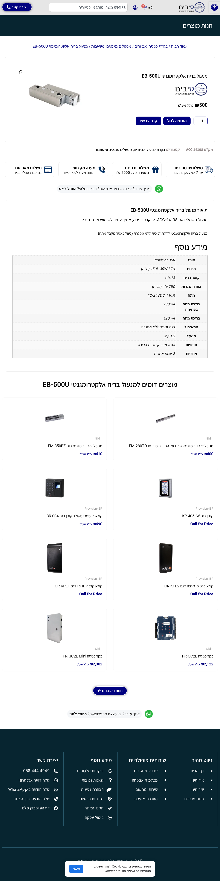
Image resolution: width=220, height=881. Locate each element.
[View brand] (191, 94)
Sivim (209, 438)
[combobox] (88, 7)
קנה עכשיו (148, 121)
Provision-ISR (204, 508)
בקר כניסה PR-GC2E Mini (82, 656)
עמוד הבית (179, 46)
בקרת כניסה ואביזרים (151, 46)
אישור (76, 868)
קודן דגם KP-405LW (197, 516)
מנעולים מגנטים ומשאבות (111, 46)
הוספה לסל (177, 121)
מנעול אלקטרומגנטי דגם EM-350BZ (75, 446)
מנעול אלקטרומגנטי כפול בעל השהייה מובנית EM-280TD (171, 446)
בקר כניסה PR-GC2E (197, 656)
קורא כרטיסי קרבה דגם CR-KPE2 (188, 586)
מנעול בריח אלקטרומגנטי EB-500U (175, 76)
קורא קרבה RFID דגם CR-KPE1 (78, 586)
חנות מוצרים (197, 25)
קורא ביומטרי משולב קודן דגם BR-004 (74, 516)
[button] (214, 7)
